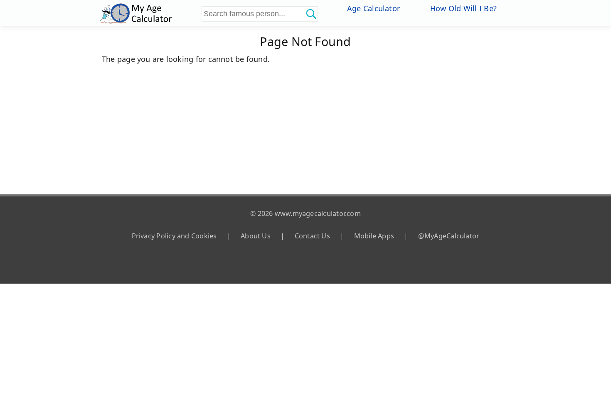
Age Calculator (373, 8)
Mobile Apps (374, 235)
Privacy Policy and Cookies (174, 235)
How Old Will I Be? (463, 8)
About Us (256, 235)
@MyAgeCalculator (449, 235)
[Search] (310, 13)
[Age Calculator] (150, 13)
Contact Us (312, 235)
